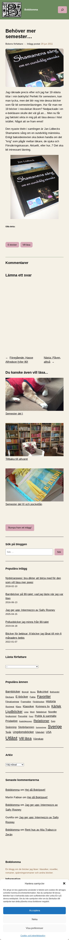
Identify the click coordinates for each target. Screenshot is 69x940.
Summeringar (41, 727)
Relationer (41, 721)
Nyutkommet (10, 716)
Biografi (25, 692)
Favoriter (44, 696)
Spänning (11, 727)
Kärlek (56, 706)
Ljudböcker (13, 711)
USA (48, 732)
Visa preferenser (34, 928)
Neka (34, 919)
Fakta (32, 697)
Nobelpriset (41, 712)
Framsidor (26, 701)
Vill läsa (26, 244)
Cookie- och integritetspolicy (33, 936)
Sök (59, 552)
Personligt (22, 716)
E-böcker (12, 244)
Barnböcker (12, 691)
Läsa (26, 712)
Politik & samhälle (45, 716)
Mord (32, 712)
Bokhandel (54, 692)
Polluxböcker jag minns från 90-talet (27, 621)
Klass (18, 706)
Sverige (55, 726)
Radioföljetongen (25, 721)
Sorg (53, 721)
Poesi (31, 716)
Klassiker (28, 706)
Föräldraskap (38, 702)
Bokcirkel (42, 691)
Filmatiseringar (12, 701)
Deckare (9, 697)
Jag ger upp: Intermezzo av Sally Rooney (30, 610)
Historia (51, 701)
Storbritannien (26, 727)
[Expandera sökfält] (62, 9)
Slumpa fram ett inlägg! (20, 527)
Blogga (32, 692)
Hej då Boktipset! (35, 789)
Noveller (52, 712)
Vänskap (38, 738)
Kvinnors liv (43, 706)
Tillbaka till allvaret (16, 459)
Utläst (11, 738)
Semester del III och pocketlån (23, 504)
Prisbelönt (11, 721)
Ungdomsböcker (23, 732)
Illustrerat (9, 707)
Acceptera (34, 910)
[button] (64, 883)
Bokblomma (31, 9)
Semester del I (14, 413)
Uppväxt (39, 732)
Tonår (8, 732)
